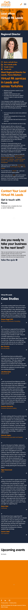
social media (10, 161)
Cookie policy (13, 603)
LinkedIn (14, 171)
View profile (7, 69)
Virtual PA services (19, 156)
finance (16, 161)
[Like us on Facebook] (1, 600)
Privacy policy (4, 603)
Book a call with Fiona (10, 62)
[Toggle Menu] (25, 4)
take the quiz (8, 260)
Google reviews (9, 67)
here (14, 175)
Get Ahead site (21, 165)
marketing (11, 159)
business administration (7, 157)
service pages (13, 166)
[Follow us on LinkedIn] (5, 600)
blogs (19, 166)
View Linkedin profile (10, 64)
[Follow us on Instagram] (9, 600)
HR (15, 157)
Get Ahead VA (8, 605)
